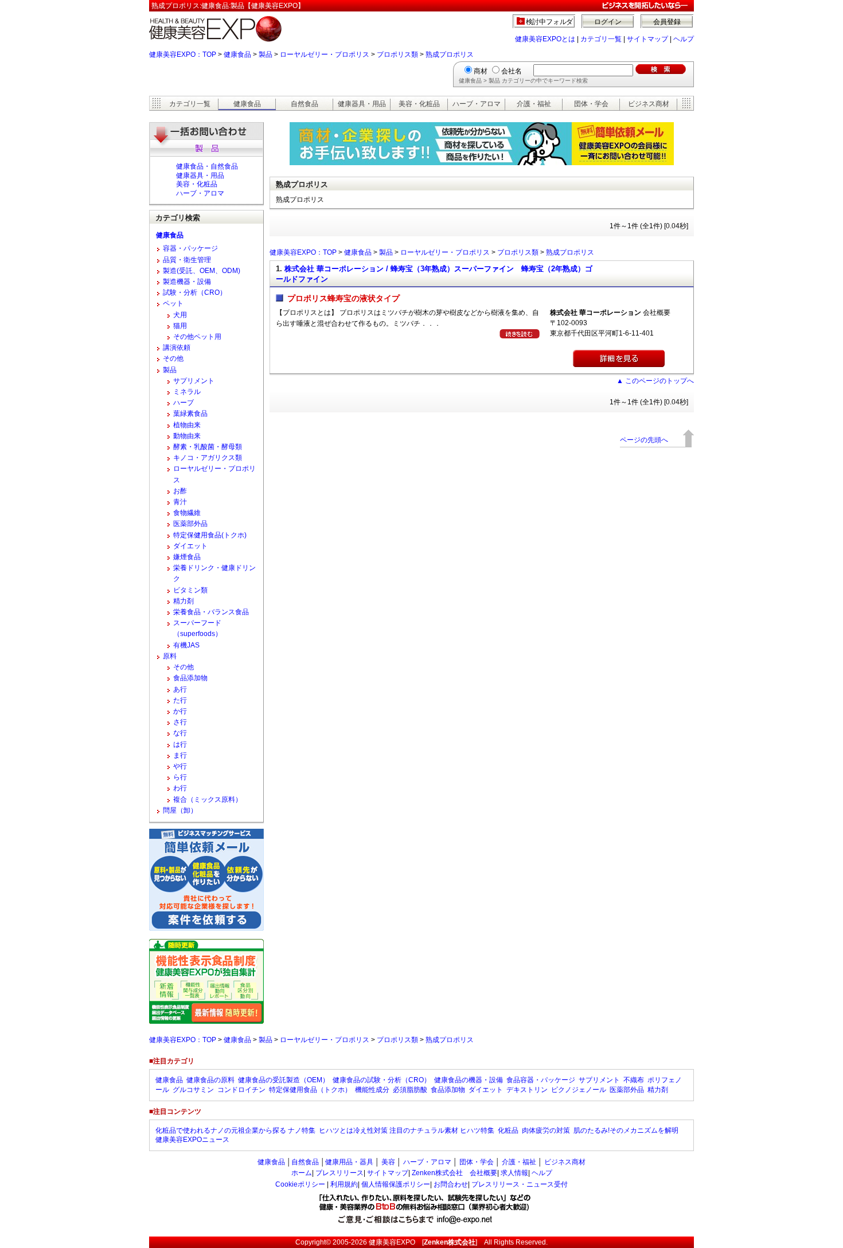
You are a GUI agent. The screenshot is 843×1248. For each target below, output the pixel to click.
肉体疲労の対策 (546, 1130)
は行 (180, 744)
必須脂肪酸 (410, 1090)
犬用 (180, 315)
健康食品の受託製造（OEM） (283, 1080)
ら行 (180, 777)
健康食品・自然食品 (207, 166)
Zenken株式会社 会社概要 (454, 1173)
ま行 (180, 755)
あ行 (180, 689)
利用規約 (344, 1184)
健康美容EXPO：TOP (182, 54)
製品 (265, 54)
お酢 (180, 491)
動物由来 (187, 436)
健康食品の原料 (210, 1080)
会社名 (511, 71)
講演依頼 (176, 348)
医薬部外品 (190, 524)
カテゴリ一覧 (601, 39)
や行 (180, 766)
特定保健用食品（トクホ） (310, 1090)
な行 (180, 733)
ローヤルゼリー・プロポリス (324, 54)
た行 (180, 700)
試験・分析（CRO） (195, 292)
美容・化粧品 (419, 104)
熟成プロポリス (450, 54)
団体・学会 (591, 104)
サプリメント (193, 381)
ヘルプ (683, 39)
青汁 (180, 502)
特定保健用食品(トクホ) (210, 535)
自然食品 (304, 104)
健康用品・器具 (349, 1162)
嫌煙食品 (187, 557)
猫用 (180, 326)
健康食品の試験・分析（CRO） (382, 1080)
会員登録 (667, 22)
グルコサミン (193, 1090)
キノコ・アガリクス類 (207, 458)
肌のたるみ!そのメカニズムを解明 (625, 1130)
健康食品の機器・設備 (468, 1080)
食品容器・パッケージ (540, 1080)
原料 (170, 656)
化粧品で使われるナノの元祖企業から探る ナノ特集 (235, 1130)
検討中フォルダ (549, 22)
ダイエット (190, 546)
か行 (180, 711)
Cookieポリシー (300, 1184)
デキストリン (527, 1090)
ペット (173, 303)
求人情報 (514, 1173)
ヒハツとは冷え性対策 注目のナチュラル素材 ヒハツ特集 (406, 1130)
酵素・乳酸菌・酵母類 (207, 447)
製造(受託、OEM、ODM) (201, 271)
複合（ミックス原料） (207, 799)
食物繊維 (187, 513)
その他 (173, 358)
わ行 (180, 788)
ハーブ (183, 403)
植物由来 (187, 425)
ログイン (608, 22)
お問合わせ (451, 1184)
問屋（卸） (180, 810)
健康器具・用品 (362, 104)
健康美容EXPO (392, 1242)
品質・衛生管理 (187, 260)
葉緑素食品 (190, 414)
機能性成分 (372, 1090)
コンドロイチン (241, 1090)
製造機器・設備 (187, 282)
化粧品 (508, 1130)
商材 (480, 71)
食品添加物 (190, 678)
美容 (388, 1162)
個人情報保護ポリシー (395, 1184)
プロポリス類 (397, 54)
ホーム (301, 1173)
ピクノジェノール (578, 1090)
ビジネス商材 (648, 104)
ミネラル (187, 392)
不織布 (633, 1080)
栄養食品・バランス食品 (211, 612)
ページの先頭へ (644, 440)
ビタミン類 (190, 590)
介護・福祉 (534, 104)
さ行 (180, 722)
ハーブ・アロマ (476, 104)
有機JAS (186, 645)
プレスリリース (339, 1173)
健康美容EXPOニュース (192, 1140)
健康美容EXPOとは (545, 39)
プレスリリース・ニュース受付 (519, 1184)
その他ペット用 (197, 337)
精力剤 (183, 601)
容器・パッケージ (190, 248)
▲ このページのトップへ (655, 381)
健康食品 (237, 54)
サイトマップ (647, 39)
